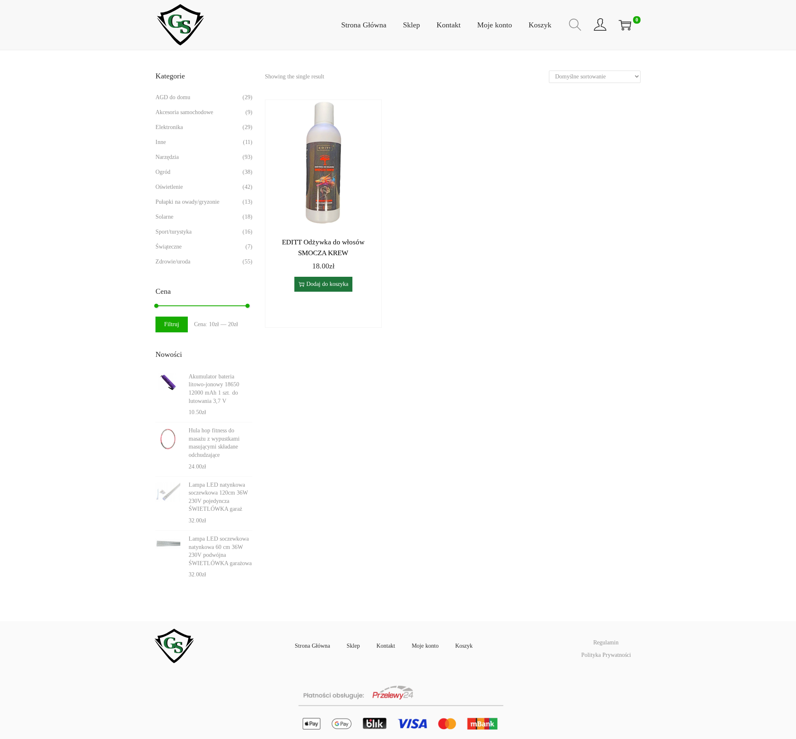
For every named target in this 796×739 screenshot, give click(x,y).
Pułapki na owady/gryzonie (187, 202)
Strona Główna (312, 646)
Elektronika (169, 127)
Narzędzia (167, 157)
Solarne (164, 217)
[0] (625, 25)
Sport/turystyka (173, 232)
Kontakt (385, 646)
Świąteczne (168, 247)
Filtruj (171, 324)
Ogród (162, 172)
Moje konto (425, 646)
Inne (160, 142)
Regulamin (606, 642)
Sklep (353, 646)
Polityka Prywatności (606, 655)
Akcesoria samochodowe (184, 112)
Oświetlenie (169, 187)
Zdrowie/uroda (172, 262)
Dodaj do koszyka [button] (327, 284)
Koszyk (464, 646)
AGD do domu (172, 97)
